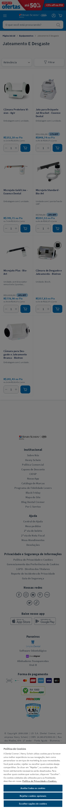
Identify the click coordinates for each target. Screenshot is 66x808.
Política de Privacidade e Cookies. (39, 781)
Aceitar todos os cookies (33, 788)
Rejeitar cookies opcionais (33, 795)
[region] (33, 775)
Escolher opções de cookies (33, 803)
